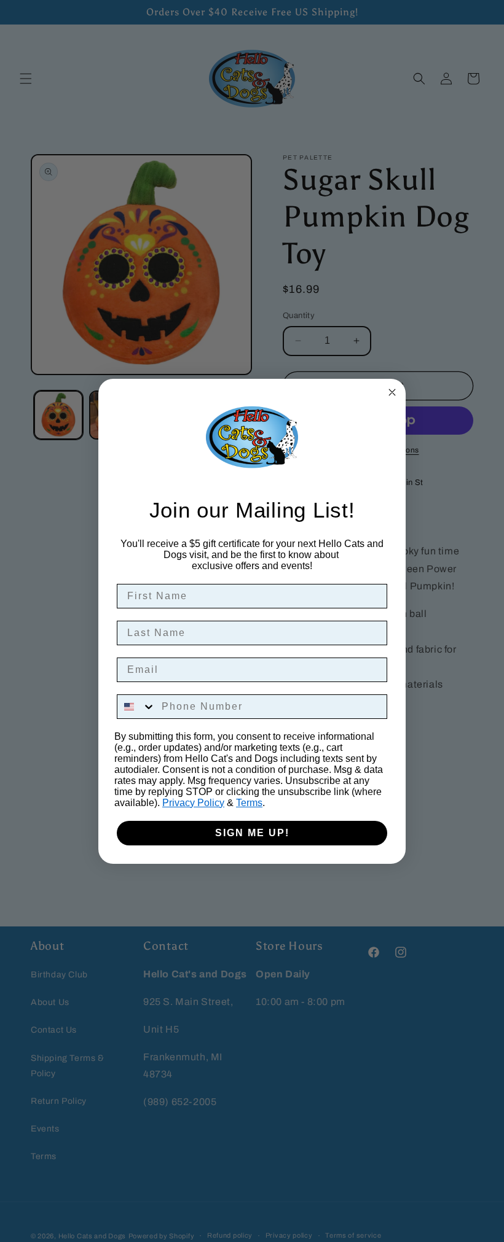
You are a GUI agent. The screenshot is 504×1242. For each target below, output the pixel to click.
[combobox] (136, 706)
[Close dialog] (392, 392)
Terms (249, 803)
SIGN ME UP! (252, 833)
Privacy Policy (193, 803)
